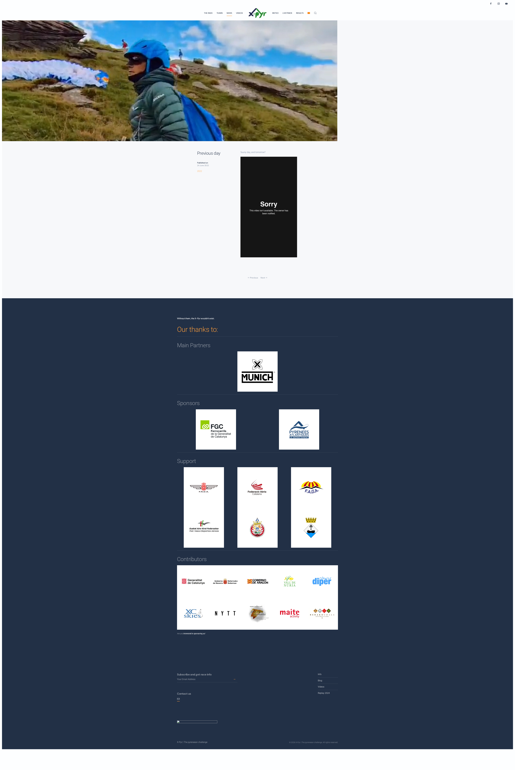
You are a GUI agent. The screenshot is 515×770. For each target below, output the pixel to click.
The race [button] (208, 13)
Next (263, 277)
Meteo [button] (275, 13)
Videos (239, 13)
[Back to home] (257, 13)
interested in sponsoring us (194, 633)
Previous (254, 277)
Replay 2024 (324, 693)
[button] (315, 13)
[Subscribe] (234, 679)
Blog (320, 680)
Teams (220, 13)
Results (300, 13)
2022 (199, 171)
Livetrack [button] (287, 13)
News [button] (229, 13)
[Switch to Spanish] (309, 13)
